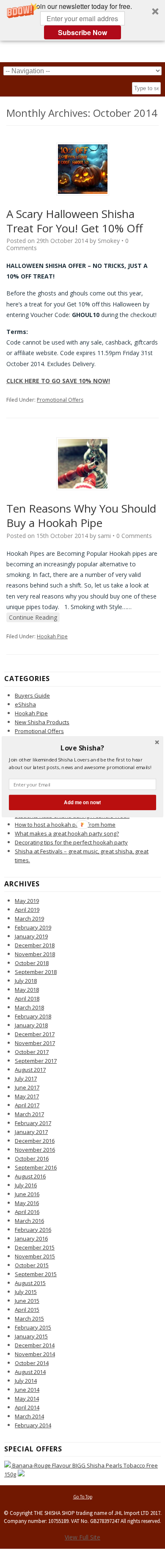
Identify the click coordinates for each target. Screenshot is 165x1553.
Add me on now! (82, 802)
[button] (82, 748)
